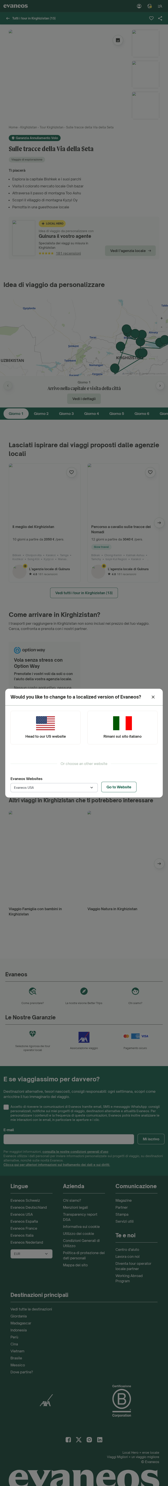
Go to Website (119, 787)
